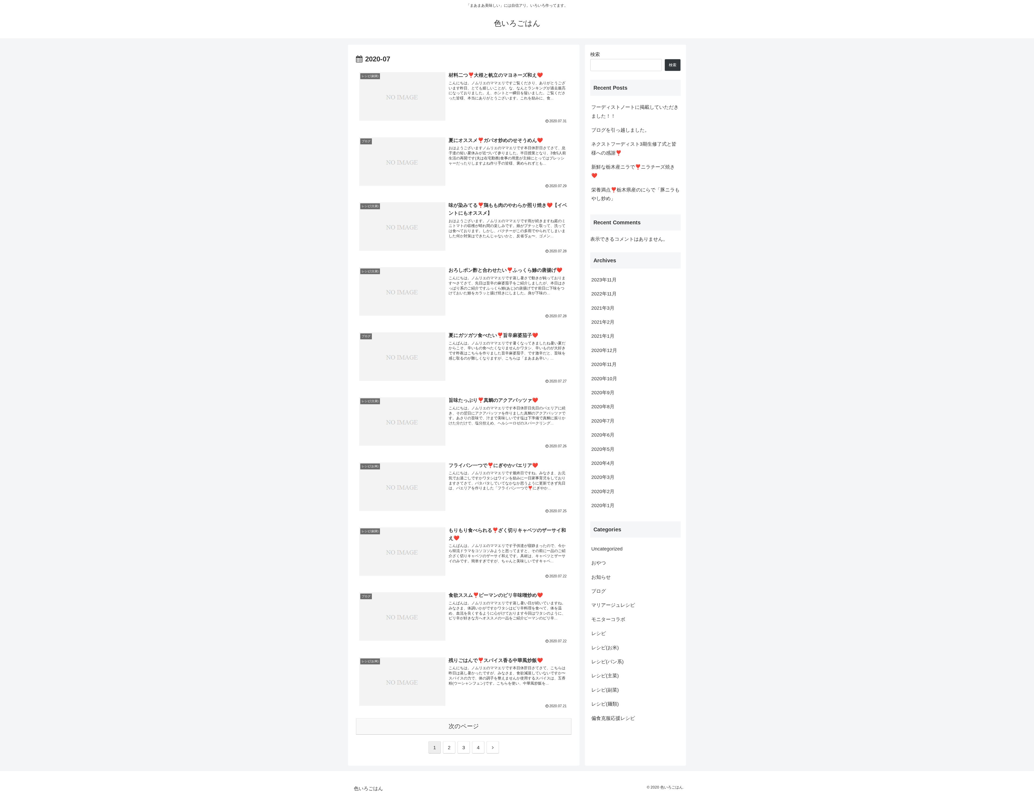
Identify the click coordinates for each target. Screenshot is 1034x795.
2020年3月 (602, 477)
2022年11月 (604, 294)
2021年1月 (602, 336)
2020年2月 (602, 491)
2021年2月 (602, 322)
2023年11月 (604, 280)
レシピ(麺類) (605, 704)
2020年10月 (604, 378)
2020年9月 (602, 392)
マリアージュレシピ (613, 605)
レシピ (598, 633)
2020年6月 (602, 435)
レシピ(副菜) (605, 690)
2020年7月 (602, 421)
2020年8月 (602, 406)
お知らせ (601, 577)
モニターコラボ (608, 619)
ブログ (598, 591)
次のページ (464, 726)
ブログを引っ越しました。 (620, 130)
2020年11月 (604, 364)
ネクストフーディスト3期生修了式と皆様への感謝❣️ (633, 148)
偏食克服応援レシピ (613, 718)
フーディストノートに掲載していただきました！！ (635, 111)
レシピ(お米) (605, 647)
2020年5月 (602, 449)
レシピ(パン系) (607, 661)
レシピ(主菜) (605, 675)
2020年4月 (602, 463)
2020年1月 (602, 505)
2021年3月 (602, 308)
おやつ (598, 563)
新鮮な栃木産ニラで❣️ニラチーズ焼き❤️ (633, 171)
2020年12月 (604, 350)
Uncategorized (607, 549)
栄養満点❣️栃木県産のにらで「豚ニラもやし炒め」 (635, 194)
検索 (595, 54)
